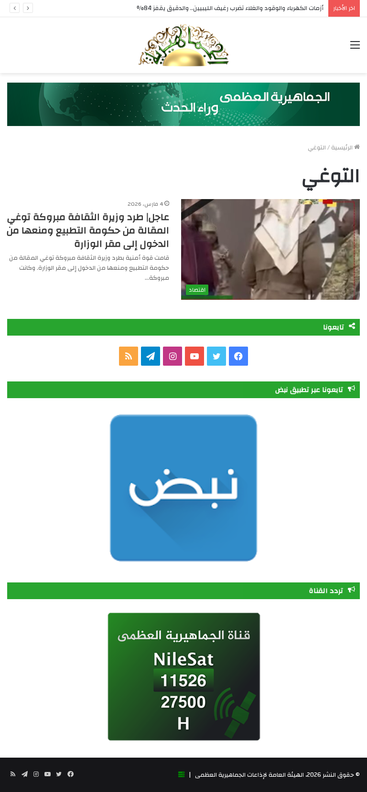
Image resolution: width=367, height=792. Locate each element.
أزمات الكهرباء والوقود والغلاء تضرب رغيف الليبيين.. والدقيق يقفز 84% (230, 8)
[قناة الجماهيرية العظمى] (183, 45)
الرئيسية (342, 147)
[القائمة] (355, 48)
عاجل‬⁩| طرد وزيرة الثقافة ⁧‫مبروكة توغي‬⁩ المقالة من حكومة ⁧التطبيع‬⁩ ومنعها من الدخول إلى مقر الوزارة (88, 230)
